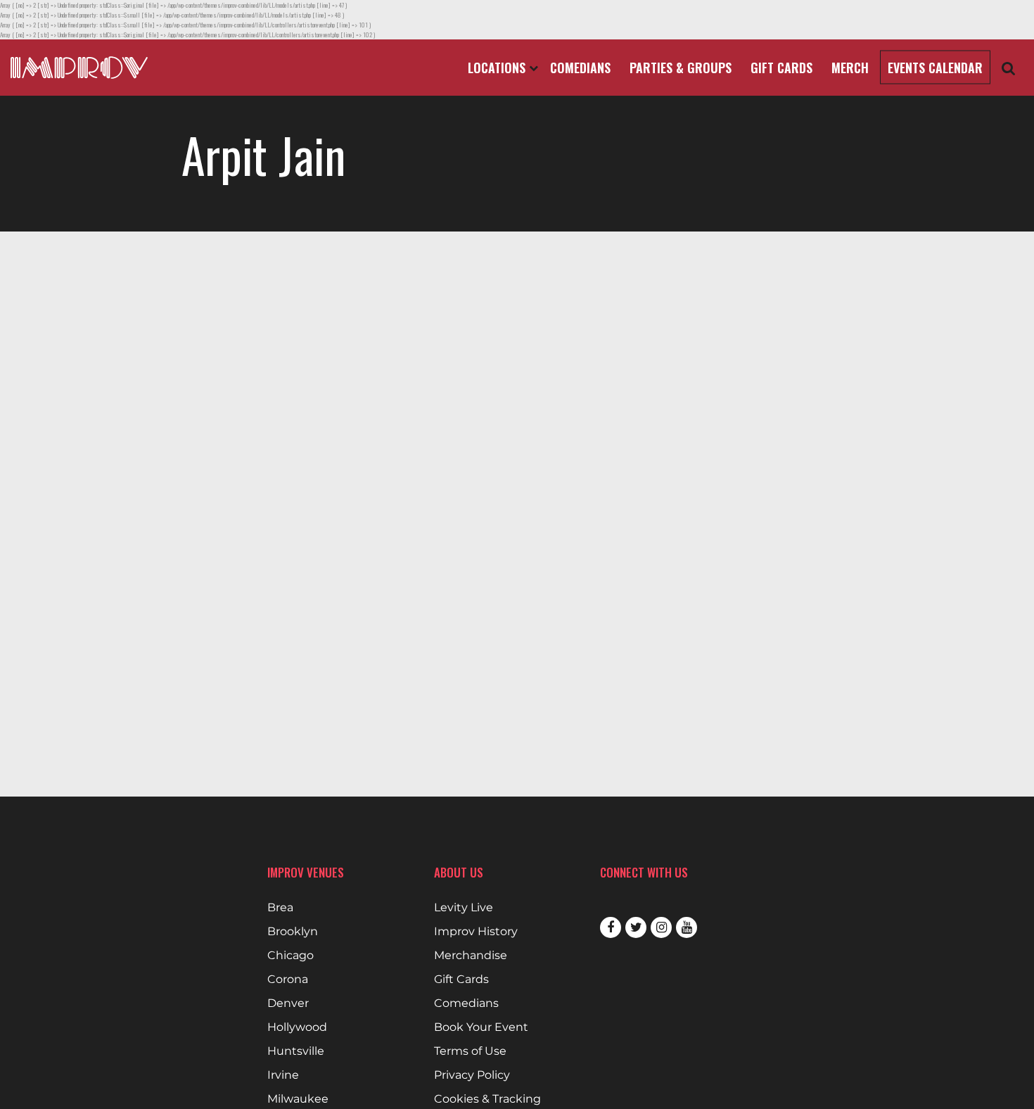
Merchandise (470, 955)
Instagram (661, 927)
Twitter (635, 927)
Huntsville (295, 1051)
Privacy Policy (472, 1075)
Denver (288, 1003)
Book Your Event (481, 1027)
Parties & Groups (681, 67)
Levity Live (463, 907)
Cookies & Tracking (487, 1099)
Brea (280, 907)
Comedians (580, 67)
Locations (498, 67)
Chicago (290, 955)
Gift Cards (781, 67)
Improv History (476, 931)
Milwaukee (297, 1099)
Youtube (686, 927)
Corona (287, 979)
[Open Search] (1008, 68)
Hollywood (297, 1027)
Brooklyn (292, 931)
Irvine (283, 1075)
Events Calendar (935, 67)
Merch (850, 67)
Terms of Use (470, 1051)
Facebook (610, 927)
